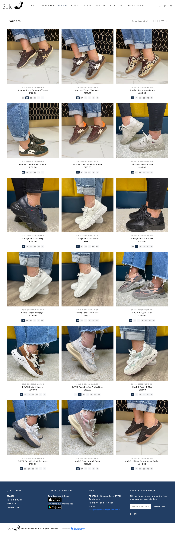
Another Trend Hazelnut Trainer (87, 164)
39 (35, 98)
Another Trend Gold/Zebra (142, 90)
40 (39, 98)
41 (42, 98)
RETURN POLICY (14, 500)
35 (23, 320)
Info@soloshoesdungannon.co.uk (104, 510)
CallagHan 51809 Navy (32, 238)
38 (31, 98)
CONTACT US (13, 507)
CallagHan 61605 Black (142, 238)
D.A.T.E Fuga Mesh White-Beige (33, 461)
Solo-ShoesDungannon (33, 87)
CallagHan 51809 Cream (142, 164)
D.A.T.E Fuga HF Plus (142, 387)
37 (27, 98)
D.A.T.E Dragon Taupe (142, 313)
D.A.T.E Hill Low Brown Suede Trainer (142, 461)
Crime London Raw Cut (87, 313)
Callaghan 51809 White (87, 238)
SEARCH (10, 496)
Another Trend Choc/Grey (87, 90)
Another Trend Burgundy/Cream (33, 90)
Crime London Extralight (32, 313)
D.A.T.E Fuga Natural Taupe (87, 461)
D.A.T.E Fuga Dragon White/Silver (87, 387)
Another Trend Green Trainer (32, 164)
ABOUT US (12, 504)
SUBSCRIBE (159, 507)
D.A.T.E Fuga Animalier (32, 387)
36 (23, 98)
